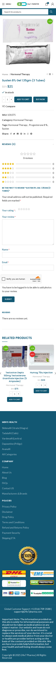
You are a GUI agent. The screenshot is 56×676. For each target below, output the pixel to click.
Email (5, 262)
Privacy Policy (9, 506)
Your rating (8, 210)
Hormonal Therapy (20, 74)
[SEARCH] (51, 12)
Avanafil (6, 449)
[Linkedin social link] (24, 133)
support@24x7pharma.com (28, 611)
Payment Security (11, 532)
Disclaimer (7, 511)
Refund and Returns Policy (15, 527)
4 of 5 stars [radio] (26, 209)
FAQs (5, 483)
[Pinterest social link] (21, 133)
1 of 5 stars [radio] (19, 209)
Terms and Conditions (13, 522)
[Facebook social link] (11, 133)
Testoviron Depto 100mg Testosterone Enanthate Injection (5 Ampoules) (15, 377)
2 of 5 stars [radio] (21, 209)
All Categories (9, 454)
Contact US (8, 488)
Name (6, 249)
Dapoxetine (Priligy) (12, 443)
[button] (14, 399)
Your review (9, 216)
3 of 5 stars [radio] (24, 209)
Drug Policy (8, 517)
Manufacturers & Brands (14, 493)
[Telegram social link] (31, 133)
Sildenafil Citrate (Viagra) (15, 428)
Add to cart (23, 99)
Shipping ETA (8, 538)
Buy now (40, 99)
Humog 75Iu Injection (41, 372)
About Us (7, 472)
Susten (5, 128)
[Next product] (52, 74)
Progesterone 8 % (38, 125)
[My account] (52, 4)
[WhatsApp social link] (27, 133)
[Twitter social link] (14, 133)
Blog (4, 477)
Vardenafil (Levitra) (12, 438)
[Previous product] (47, 74)
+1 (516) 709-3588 (41, 609)
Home (5, 74)
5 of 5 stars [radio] (29, 209)
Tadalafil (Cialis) (10, 433)
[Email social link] (17, 133)
